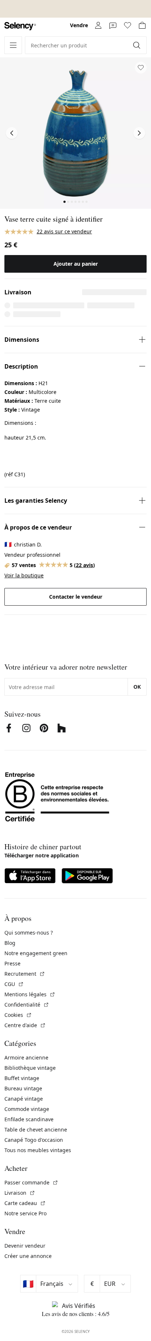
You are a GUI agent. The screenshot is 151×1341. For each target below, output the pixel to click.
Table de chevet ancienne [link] (35, 1129)
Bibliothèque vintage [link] (30, 1067)
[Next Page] (139, 133)
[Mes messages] (112, 25)
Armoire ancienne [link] (26, 1057)
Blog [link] (9, 942)
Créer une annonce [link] (28, 1255)
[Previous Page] (12, 133)
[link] (20, 26)
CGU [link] (14, 983)
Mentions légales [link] (29, 994)
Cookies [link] (18, 1014)
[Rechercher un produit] (137, 45)
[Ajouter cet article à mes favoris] (141, 67)
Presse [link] (12, 963)
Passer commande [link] (31, 1182)
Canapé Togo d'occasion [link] (33, 1139)
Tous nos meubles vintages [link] (37, 1150)
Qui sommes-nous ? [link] (28, 932)
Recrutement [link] (24, 973)
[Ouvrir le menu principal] (13, 45)
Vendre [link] (79, 25)
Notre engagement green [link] (35, 953)
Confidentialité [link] (26, 1004)
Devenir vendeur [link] (24, 1245)
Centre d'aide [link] (25, 1025)
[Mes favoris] (127, 25)
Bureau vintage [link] (23, 1088)
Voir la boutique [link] (24, 575)
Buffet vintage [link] (21, 1078)
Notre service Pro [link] (25, 1213)
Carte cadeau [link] (25, 1203)
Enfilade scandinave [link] (29, 1119)
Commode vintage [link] (26, 1108)
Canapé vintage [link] (23, 1098)
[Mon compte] (98, 25)
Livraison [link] (19, 1192)
